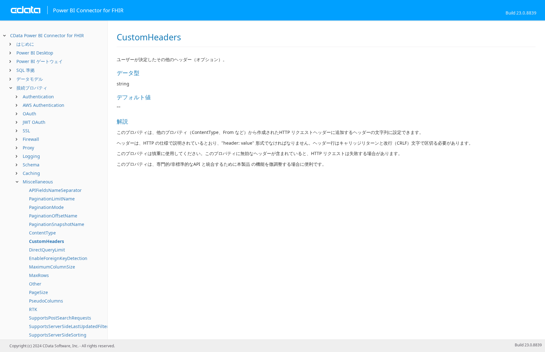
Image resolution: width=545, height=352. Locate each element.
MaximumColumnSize (52, 267)
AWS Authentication (43, 105)
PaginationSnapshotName (56, 224)
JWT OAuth (34, 122)
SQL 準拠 (25, 70)
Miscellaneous (38, 182)
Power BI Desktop (34, 53)
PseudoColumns (46, 301)
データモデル (29, 79)
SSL (26, 131)
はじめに (25, 44)
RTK (33, 309)
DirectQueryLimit (47, 250)
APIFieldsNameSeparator (55, 190)
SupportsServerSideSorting (57, 335)
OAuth (29, 114)
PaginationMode (46, 207)
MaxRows (39, 275)
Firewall (31, 139)
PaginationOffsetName (53, 216)
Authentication (38, 97)
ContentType (42, 233)
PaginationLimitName (52, 199)
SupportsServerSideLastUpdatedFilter (68, 326)
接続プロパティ (31, 88)
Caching (31, 173)
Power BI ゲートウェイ (39, 61)
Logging (31, 156)
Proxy (28, 148)
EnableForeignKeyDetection (58, 258)
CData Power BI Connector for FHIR (47, 35)
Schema (31, 165)
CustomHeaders (46, 241)
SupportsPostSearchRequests (60, 318)
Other (35, 284)
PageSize (38, 292)
